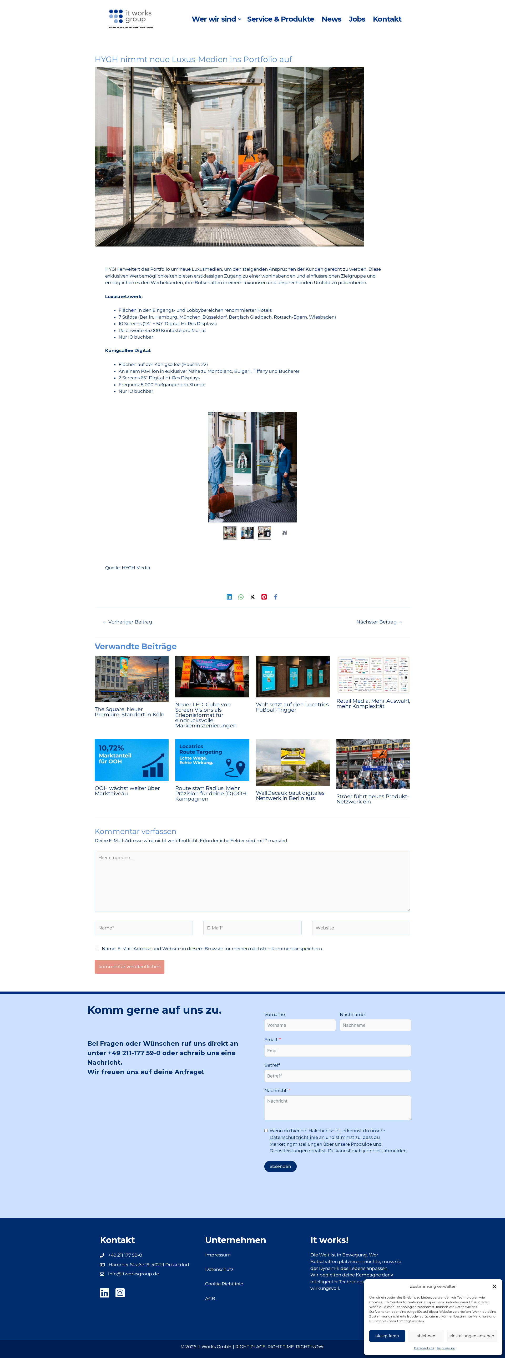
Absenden (280, 1166)
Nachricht (275, 1090)
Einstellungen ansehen (472, 1335)
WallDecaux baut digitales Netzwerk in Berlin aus (290, 795)
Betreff (272, 1065)
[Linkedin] (229, 597)
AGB (210, 1298)
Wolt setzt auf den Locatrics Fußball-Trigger (292, 707)
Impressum (446, 1348)
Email (270, 1039)
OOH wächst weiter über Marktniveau (127, 791)
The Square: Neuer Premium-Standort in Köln (130, 712)
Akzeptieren (387, 1335)
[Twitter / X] (252, 597)
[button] (494, 1286)
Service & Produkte (280, 19)
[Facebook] (275, 597)
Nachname (352, 1014)
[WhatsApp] (241, 597)
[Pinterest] (264, 597)
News (331, 19)
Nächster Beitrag (379, 622)
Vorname (274, 1014)
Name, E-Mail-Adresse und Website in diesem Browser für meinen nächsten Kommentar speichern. (212, 948)
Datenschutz (424, 1348)
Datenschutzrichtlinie (294, 1137)
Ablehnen (426, 1335)
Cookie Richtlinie (224, 1283)
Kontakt (387, 19)
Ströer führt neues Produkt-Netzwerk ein (372, 799)
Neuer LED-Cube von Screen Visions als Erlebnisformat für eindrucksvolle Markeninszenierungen (206, 715)
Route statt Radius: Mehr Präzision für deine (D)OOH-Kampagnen (212, 793)
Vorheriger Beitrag (127, 622)
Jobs (357, 19)
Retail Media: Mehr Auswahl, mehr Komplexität (373, 703)
